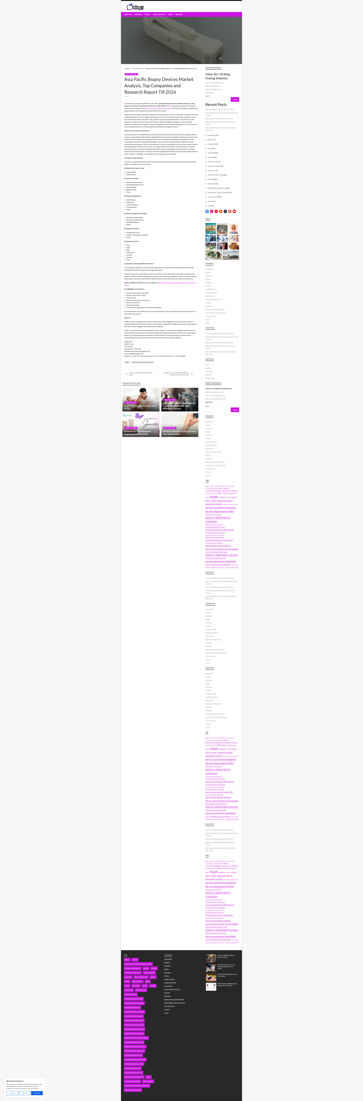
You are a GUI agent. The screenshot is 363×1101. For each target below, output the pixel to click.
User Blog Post (159, 14)
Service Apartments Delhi (219, 511)
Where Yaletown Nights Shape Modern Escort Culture (227, 984)
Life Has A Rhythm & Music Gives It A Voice (219, 109)
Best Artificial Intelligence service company (224, 486)
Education (211, 153)
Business (138, 14)
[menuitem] (127, 14)
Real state (211, 184)
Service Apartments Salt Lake (215, 558)
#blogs (207, 486)
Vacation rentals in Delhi (220, 564)
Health (214, 496)
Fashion (210, 157)
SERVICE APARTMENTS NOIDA (221, 555)
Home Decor (212, 170)
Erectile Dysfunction (210, 493)
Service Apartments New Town (216, 552)
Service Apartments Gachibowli (213, 515)
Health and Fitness (138, 68)
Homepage (127, 68)
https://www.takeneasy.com (214, 392)
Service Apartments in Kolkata (214, 537)
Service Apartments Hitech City (214, 525)
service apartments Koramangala (221, 549)
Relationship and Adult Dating (217, 188)
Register (179, 14)
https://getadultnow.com (213, 89)
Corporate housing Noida (213, 491)
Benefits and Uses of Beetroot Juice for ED (140, 407)
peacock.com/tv (225, 500)
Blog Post (208, 375)
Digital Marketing (226, 491)
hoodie (228, 497)
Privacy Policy (210, 378)
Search (207, 96)
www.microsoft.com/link (231, 567)
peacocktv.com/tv (213, 504)
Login (170, 14)
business (226, 488)
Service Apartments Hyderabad (215, 533)
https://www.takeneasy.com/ (214, 82)
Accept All (37, 1093)
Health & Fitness (213, 162)
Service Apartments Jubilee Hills (214, 543)
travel (207, 565)
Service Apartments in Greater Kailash (215, 535)
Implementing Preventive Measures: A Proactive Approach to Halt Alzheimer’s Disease (179, 406)
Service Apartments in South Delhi (219, 540)
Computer (128, 14)
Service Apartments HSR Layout (215, 527)
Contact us (208, 371)
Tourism (210, 201)
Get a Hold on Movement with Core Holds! (219, 118)
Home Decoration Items (215, 175)
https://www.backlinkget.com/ (215, 395)
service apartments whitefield (220, 561)
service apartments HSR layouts (219, 530)
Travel (147, 14)
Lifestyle (210, 179)
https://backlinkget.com (213, 86)
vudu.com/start (234, 564)
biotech (221, 488)
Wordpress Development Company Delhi (215, 567)
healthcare (222, 497)
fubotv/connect (232, 493)
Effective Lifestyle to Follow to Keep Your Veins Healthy (179, 432)
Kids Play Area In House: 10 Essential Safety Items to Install (226, 966)
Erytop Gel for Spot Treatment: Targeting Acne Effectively (138, 432)
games (207, 497)
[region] (24, 1087)
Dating (210, 148)
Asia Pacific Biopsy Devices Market (142, 362)
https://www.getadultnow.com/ (215, 399)
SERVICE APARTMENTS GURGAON (217, 519)
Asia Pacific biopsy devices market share (158, 108)
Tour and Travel (213, 197)
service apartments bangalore (220, 507)
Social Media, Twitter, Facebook (218, 192)
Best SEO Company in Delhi (211, 488)
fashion (219, 493)
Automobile (211, 135)
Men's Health (211, 501)
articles (211, 486)
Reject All (25, 1093)
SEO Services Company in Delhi (230, 504)
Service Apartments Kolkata (218, 545)
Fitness (225, 493)
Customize (12, 1093)
